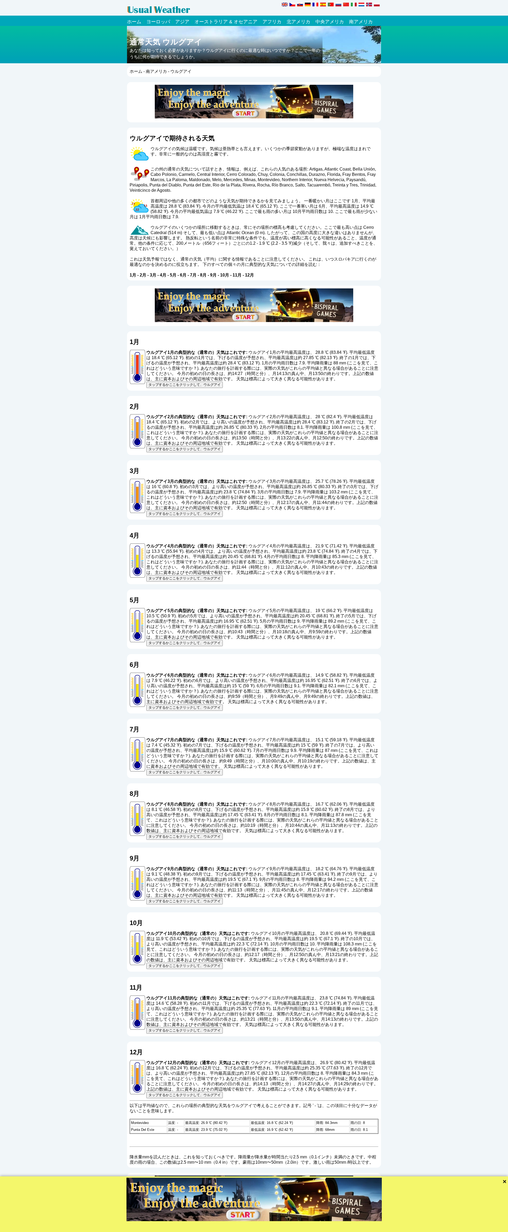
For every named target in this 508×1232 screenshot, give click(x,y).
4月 (163, 275)
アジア (182, 21)
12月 (249, 275)
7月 (193, 275)
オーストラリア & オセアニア (225, 21)
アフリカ (272, 21)
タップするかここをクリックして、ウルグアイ (184, 385)
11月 (237, 275)
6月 (183, 275)
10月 (224, 275)
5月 (173, 275)
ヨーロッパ (158, 21)
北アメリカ (298, 21)
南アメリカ (361, 21)
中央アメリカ (329, 21)
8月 (203, 275)
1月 (133, 275)
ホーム (134, 21)
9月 (213, 275)
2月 (143, 275)
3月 (153, 275)
